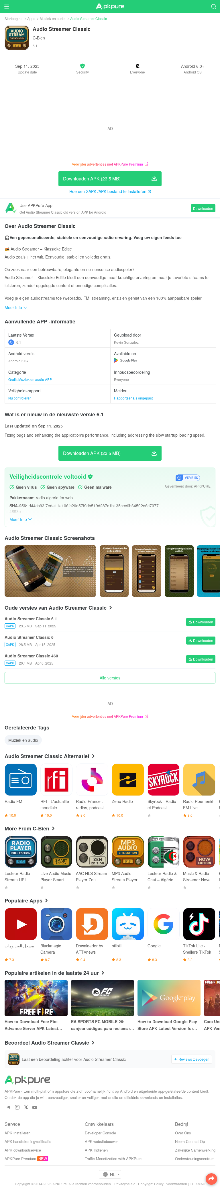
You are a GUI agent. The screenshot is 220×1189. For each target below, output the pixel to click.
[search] (213, 6)
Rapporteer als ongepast (133, 397)
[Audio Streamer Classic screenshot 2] (146, 571)
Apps (31, 18)
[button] (82, 69)
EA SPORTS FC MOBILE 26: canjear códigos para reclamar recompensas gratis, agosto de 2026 (101, 1025)
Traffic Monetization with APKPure (113, 1158)
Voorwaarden (176, 1183)
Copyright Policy (151, 1183)
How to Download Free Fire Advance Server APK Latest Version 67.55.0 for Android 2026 (31, 1025)
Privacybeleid (124, 1183)
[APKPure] (110, 6)
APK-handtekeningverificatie (28, 1141)
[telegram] (8, 1107)
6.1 (18, 342)
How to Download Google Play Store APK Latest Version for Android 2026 (167, 1025)
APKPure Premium (20, 1158)
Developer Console (100, 1133)
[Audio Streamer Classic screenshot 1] (114, 571)
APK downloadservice (23, 1150)
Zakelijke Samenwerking (195, 1150)
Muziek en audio (53, 18)
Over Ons (183, 1133)
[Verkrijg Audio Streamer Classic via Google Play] (125, 360)
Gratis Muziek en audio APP (30, 379)
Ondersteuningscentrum (195, 1158)
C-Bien (39, 38)
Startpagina (14, 18)
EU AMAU (197, 1183)
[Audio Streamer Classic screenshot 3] (179, 571)
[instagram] (17, 1107)
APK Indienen (96, 1150)
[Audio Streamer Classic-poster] (50, 571)
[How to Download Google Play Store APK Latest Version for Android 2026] (169, 998)
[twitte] (26, 1107)
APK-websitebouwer (101, 1141)
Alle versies (110, 678)
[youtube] (34, 1107)
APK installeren (17, 1133)
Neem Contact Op (190, 1141)
